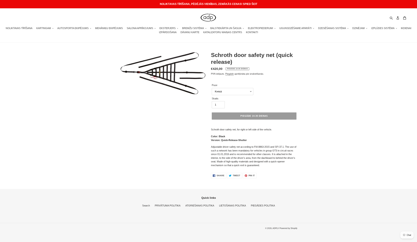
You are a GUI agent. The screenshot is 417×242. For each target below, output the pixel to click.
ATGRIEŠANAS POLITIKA (199, 205)
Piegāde (229, 73)
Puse (214, 85)
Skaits (215, 98)
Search (146, 205)
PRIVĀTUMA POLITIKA (167, 205)
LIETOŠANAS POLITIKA (232, 205)
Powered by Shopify (288, 228)
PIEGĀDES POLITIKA (263, 205)
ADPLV (276, 228)
